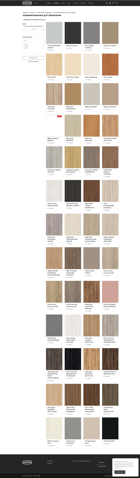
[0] (113, 3)
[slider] (23, 26)
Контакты (90, 3)
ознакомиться (118, 468)
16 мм (34, 46)
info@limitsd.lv (103, 466)
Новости (75, 3)
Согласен (120, 472)
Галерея (83, 3)
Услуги (69, 3)
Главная (49, 3)
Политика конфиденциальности (81, 461)
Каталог (56, 3)
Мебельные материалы (44, 12)
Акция (63, 3)
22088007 (101, 462)
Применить (33, 58)
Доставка (50, 461)
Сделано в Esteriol (110, 475)
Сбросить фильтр (33, 61)
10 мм (34, 44)
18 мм (34, 48)
